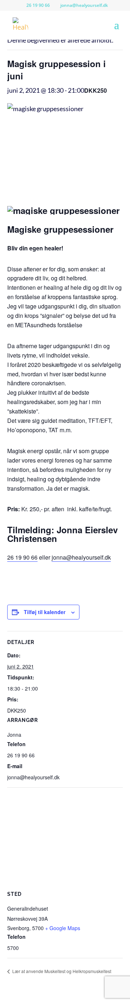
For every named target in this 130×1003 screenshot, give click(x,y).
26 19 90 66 (22, 557)
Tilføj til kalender (44, 612)
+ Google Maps (62, 928)
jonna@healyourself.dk (81, 557)
